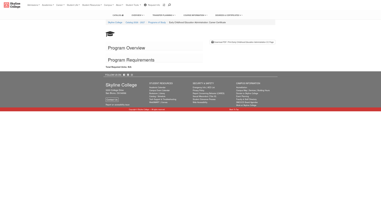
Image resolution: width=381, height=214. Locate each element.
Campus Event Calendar (159, 90)
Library (162, 93)
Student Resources (91, 4)
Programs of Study (157, 22)
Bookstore (153, 93)
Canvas (164, 102)
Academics (47, 4)
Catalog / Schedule (157, 96)
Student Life (72, 4)
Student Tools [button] (134, 6)
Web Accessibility (200, 102)
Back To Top (234, 109)
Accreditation (241, 87)
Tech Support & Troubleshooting (162, 99)
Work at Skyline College (246, 105)
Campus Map (241, 90)
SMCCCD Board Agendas (247, 102)
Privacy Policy (198, 90)
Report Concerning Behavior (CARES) (208, 93)
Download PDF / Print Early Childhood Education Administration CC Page (244, 42)
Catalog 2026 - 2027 (135, 22)
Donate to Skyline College (247, 93)
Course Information (194, 15)
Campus (108, 4)
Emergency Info (199, 87)
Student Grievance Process (204, 99)
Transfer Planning (163, 15)
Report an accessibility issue (117, 104)
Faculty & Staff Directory (246, 99)
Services (252, 90)
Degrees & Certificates (227, 15)
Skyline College (115, 22)
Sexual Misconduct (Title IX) (204, 96)
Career (59, 4)
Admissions (32, 4)
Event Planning (242, 96)
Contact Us (112, 99)
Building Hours (263, 90)
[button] (169, 5)
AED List (211, 87)
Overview (137, 15)
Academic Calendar (157, 87)
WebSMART (154, 102)
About (118, 4)
